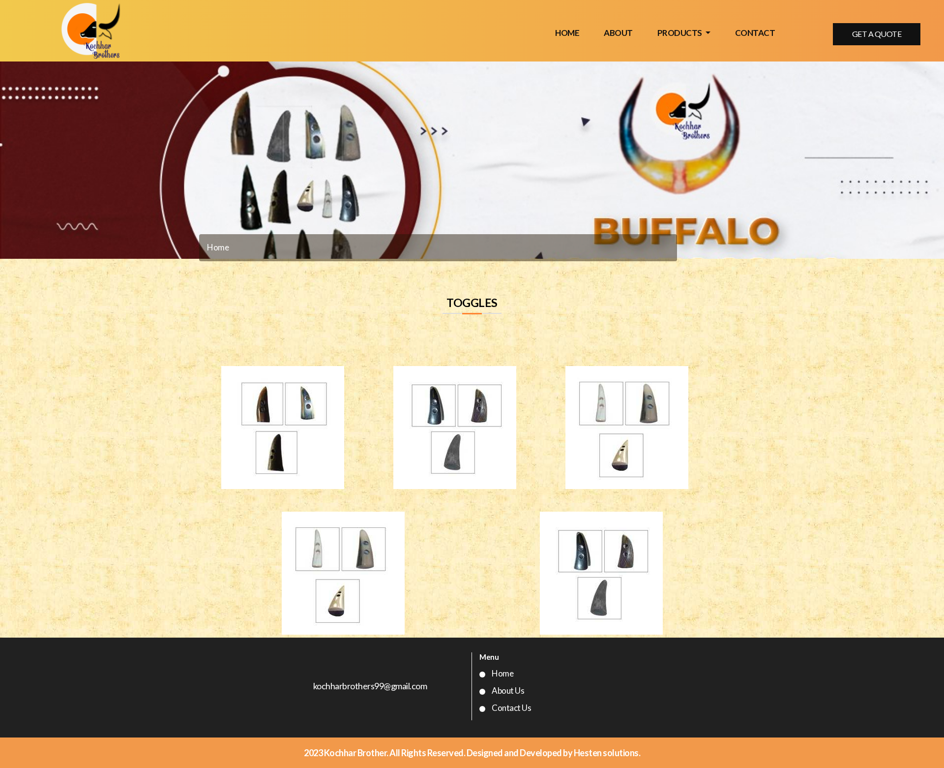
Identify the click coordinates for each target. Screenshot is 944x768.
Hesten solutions (606, 752)
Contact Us (511, 708)
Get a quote (877, 33)
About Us (508, 691)
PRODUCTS (680, 33)
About (618, 33)
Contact (755, 33)
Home (567, 33)
